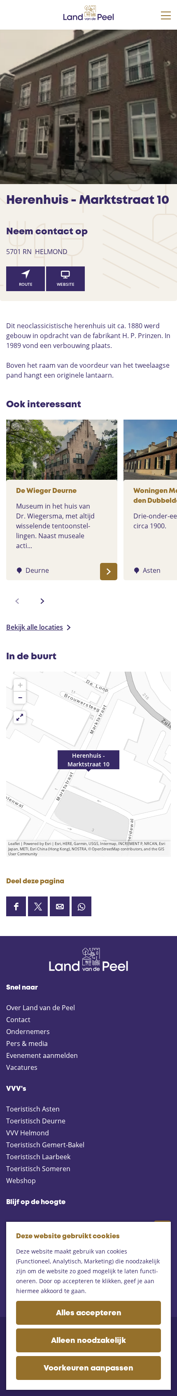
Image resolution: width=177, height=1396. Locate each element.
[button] (88, 764)
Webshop (21, 1180)
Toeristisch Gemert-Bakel (45, 1144)
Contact (18, 1019)
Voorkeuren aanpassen (88, 1368)
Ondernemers (28, 1031)
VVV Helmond (27, 1132)
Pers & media (27, 1043)
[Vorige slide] (17, 601)
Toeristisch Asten (33, 1109)
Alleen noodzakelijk (88, 1341)
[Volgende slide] (42, 601)
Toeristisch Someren (38, 1168)
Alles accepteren (88, 1313)
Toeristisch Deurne (35, 1120)
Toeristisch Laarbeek (38, 1156)
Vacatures (21, 1067)
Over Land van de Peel (40, 1007)
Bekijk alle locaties (34, 627)
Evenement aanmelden (42, 1055)
